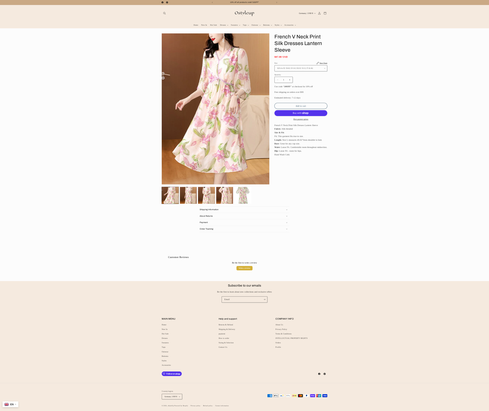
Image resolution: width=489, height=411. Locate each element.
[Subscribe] (264, 299)
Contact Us (223, 347)
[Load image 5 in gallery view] (242, 195)
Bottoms (165, 356)
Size (300, 63)
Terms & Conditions (283, 334)
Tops (163, 347)
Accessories (166, 365)
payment (222, 334)
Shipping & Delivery (227, 329)
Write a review (244, 268)
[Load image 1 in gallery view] (170, 195)
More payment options (300, 119)
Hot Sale (165, 334)
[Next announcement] (277, 2)
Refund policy (208, 405)
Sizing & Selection (226, 343)
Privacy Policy (281, 329)
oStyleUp (171, 405)
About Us (279, 325)
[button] (164, 13)
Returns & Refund (226, 325)
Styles (164, 361)
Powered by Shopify (181, 405)
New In (165, 329)
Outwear (165, 352)
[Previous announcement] (212, 2)
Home (164, 325)
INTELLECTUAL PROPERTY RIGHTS (291, 338)
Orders (278, 343)
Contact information (222, 405)
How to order (224, 338)
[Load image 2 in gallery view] (188, 195)
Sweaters (165, 343)
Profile (278, 347)
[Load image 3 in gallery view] (206, 195)
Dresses (165, 338)
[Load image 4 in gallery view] (224, 195)
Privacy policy (195, 405)
